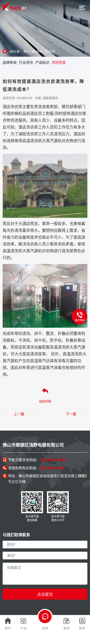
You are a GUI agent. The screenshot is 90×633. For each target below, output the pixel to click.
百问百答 (50, 51)
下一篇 (71, 414)
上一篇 (19, 414)
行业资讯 (26, 62)
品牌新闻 (10, 62)
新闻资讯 (36, 51)
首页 (26, 51)
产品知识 (42, 62)
